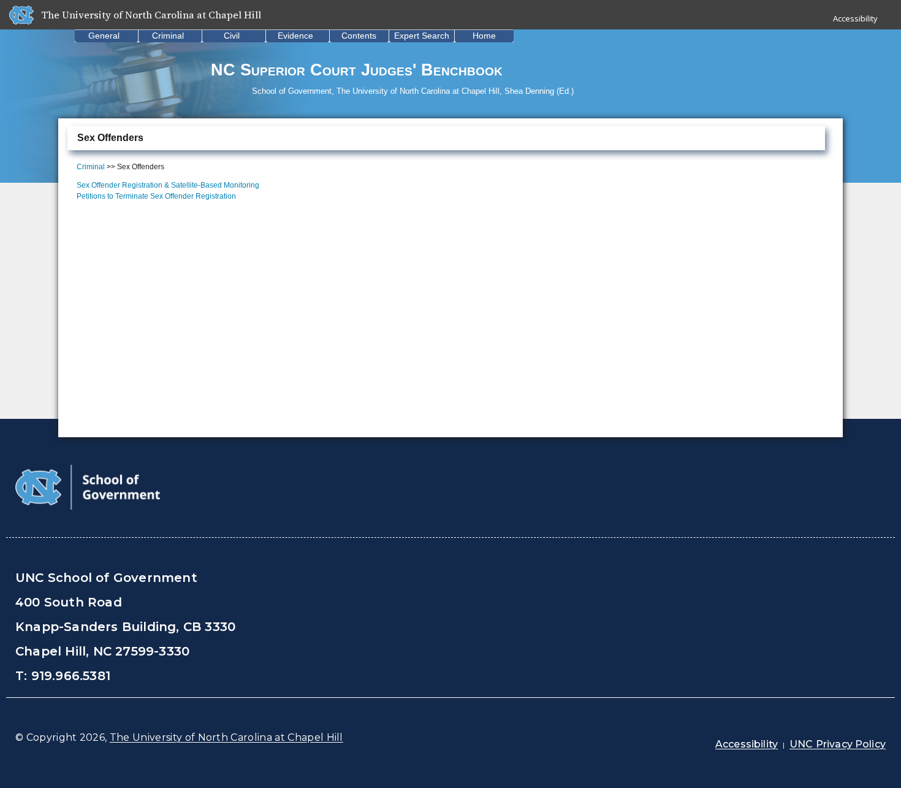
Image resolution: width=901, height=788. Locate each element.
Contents (358, 35)
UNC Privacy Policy (837, 744)
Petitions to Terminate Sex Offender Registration (156, 196)
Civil (232, 35)
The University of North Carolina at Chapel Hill (226, 737)
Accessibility (855, 18)
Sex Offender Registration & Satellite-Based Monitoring (168, 185)
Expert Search (421, 35)
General (104, 35)
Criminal (168, 35)
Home (484, 35)
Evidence (295, 35)
